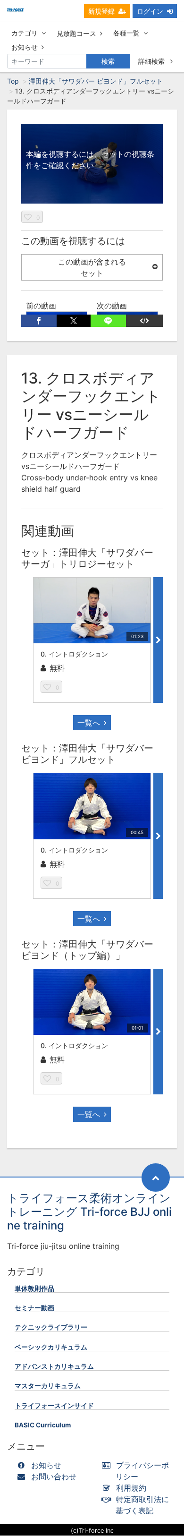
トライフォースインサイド (54, 1405)
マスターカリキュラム (48, 1386)
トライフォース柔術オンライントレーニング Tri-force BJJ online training (89, 1211)
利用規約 (131, 1488)
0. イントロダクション (74, 654)
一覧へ (88, 722)
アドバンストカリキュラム (54, 1366)
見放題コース (76, 33)
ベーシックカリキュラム (51, 1347)
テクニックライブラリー (51, 1327)
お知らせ (24, 47)
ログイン (150, 11)
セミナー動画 (34, 1308)
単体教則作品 (34, 1288)
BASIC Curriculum (43, 1425)
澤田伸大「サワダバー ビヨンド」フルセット (96, 81)
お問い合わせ (53, 1476)
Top (13, 81)
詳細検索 (152, 61)
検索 (108, 61)
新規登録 (101, 11)
